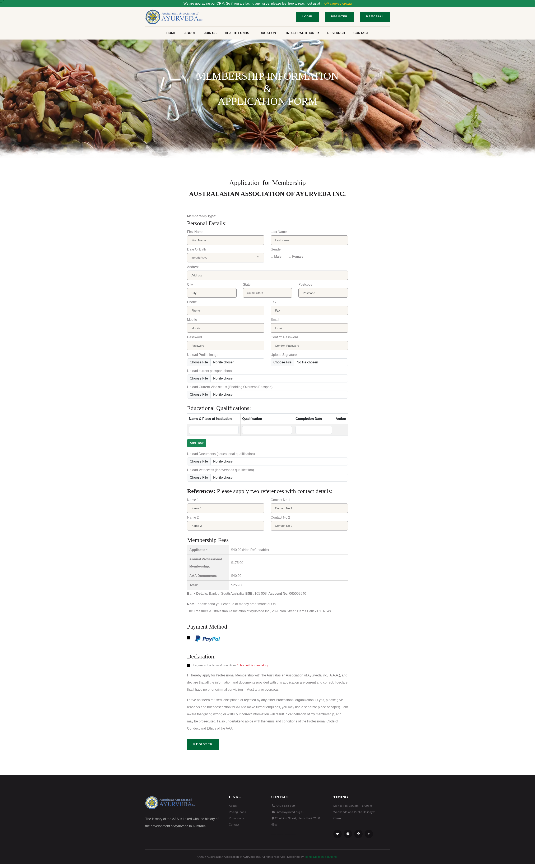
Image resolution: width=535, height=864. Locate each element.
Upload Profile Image (202, 355)
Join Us (210, 33)
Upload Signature (284, 355)
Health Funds (237, 33)
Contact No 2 (280, 517)
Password (194, 337)
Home (171, 33)
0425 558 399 (285, 805)
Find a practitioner (301, 33)
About (190, 33)
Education (266, 33)
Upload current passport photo (209, 371)
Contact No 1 (280, 500)
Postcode (305, 284)
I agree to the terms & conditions (214, 665)
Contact (361, 33)
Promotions (236, 818)
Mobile (192, 319)
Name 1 (193, 500)
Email (275, 319)
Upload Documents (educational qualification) (221, 454)
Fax (273, 302)
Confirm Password (284, 337)
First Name (195, 232)
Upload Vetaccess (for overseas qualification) (220, 470)
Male (278, 256)
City (190, 284)
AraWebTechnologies (290, 834)
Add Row (197, 443)
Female (297, 256)
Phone (192, 302)
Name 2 (193, 517)
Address (193, 267)
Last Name (279, 232)
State (247, 284)
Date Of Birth (196, 249)
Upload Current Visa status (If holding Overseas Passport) (230, 387)
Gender (276, 249)
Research (336, 33)
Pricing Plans (237, 812)
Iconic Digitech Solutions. (321, 856)
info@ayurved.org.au (336, 3)
